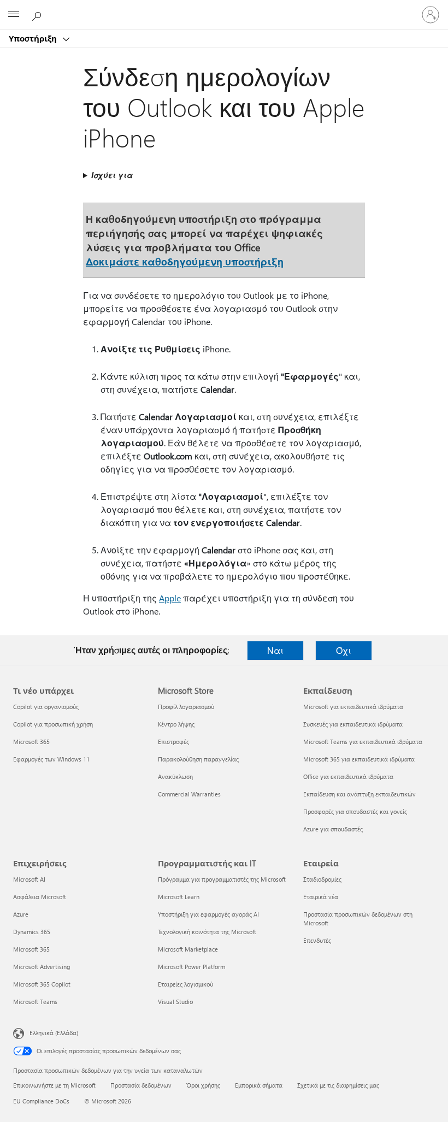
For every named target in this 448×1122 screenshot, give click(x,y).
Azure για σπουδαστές (333, 829)
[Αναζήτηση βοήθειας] (38, 14)
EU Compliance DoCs (41, 1101)
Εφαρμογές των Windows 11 (51, 759)
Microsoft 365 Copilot (41, 984)
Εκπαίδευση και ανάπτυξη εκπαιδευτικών (359, 794)
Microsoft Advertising (41, 966)
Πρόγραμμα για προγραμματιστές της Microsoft (222, 879)
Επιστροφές (173, 741)
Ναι (275, 650)
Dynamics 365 (31, 932)
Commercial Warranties (189, 794)
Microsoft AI (29, 879)
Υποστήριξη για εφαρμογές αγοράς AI (208, 914)
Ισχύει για (112, 175)
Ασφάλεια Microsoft (39, 897)
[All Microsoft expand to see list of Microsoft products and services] (14, 15)
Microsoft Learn (178, 897)
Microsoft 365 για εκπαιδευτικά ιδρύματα (359, 759)
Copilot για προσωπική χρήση (53, 724)
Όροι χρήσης (203, 1085)
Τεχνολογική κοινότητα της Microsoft (207, 932)
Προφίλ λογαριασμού (186, 706)
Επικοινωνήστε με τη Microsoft (54, 1085)
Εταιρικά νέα (320, 897)
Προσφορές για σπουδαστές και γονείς (355, 811)
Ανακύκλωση (175, 776)
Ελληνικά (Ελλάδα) (54, 1033)
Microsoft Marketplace (188, 949)
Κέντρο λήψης (176, 724)
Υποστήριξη (34, 38)
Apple (170, 598)
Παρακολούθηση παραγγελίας (198, 759)
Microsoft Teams (35, 1001)
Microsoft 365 (31, 741)
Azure (20, 914)
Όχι (343, 650)
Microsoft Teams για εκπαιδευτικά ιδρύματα (362, 741)
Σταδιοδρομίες (322, 879)
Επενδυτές (317, 940)
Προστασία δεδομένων (141, 1085)
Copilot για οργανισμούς (46, 706)
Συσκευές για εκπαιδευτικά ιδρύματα (353, 724)
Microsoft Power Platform (191, 966)
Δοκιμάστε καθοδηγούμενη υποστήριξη (185, 261)
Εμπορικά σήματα (258, 1085)
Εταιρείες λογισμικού (185, 984)
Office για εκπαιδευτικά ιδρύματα (348, 776)
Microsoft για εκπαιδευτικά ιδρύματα (353, 706)
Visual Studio (175, 1001)
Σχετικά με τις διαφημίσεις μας (338, 1085)
